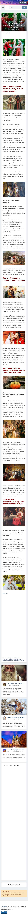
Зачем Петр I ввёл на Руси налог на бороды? (16, 683)
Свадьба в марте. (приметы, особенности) (16, 717)
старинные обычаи (17, 659)
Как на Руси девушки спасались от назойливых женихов (12, 658)
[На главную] (8, 2)
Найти (24, 7)
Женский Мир (4, 906)
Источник (5, 593)
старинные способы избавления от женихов (13, 660)
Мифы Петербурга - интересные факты (16, 750)
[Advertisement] (14, 611)
